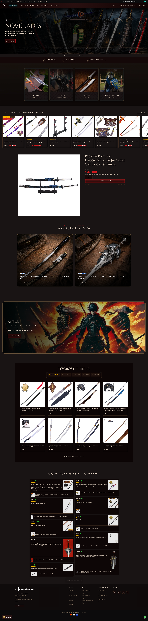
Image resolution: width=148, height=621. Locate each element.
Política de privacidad (58, 618)
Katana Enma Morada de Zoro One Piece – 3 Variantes (13, 142)
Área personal (101, 590)
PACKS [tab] (87, 374)
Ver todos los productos (73, 457)
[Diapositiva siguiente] (79, 55)
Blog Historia (85, 603)
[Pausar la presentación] (83, 55)
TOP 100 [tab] (77, 374)
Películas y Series (71, 601)
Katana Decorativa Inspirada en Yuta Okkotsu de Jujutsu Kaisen (31, 409)
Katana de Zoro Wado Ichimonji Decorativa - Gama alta (81, 142)
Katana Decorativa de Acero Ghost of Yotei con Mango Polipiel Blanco (33, 446)
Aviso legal (105, 618)
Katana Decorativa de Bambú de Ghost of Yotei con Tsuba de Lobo (87, 409)
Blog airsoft (84, 598)
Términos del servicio (70, 618)
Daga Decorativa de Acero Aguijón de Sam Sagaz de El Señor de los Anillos (60, 409)
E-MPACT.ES (83, 612)
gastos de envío (99, 174)
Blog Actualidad (85, 593)
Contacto (100, 593)
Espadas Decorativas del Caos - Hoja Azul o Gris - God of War (106, 142)
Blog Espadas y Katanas (87, 600)
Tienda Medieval (73, 595)
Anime (70, 598)
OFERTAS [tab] (67, 374)
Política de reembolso (45, 618)
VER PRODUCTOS (13, 335)
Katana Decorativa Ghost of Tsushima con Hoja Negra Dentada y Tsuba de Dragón (115, 409)
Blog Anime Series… (86, 595)
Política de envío (82, 618)
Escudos (71, 593)
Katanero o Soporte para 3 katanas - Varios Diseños (59, 142)
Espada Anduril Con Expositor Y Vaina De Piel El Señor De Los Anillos (36, 142)
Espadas (71, 590)
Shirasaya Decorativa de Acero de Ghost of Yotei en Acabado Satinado (87, 446)
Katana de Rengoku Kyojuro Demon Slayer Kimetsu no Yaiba (129, 142)
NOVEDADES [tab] (55, 374)
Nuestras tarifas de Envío (102, 600)
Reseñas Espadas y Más (102, 596)
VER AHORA (9, 44)
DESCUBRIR (140, 112)
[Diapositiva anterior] (64, 55)
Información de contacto (94, 618)
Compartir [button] (89, 184)
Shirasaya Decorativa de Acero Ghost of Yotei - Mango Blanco (59, 446)
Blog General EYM (86, 590)
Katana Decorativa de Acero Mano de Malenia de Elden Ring (113, 446)
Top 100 (71, 604)
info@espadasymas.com (20, 595)
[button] (114, 5)
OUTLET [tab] (96, 374)
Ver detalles (120, 184)
